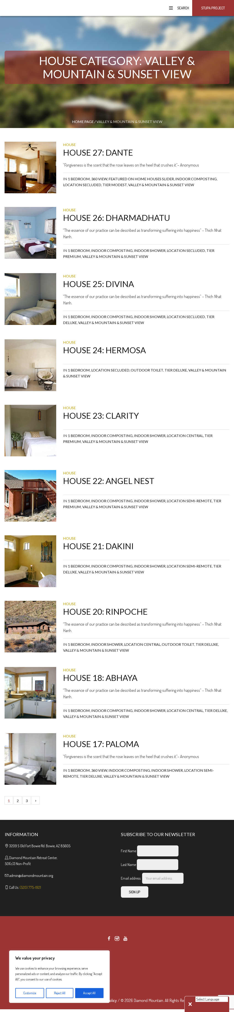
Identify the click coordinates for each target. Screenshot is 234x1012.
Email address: (131, 878)
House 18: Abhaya (100, 678)
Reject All (59, 993)
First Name (128, 851)
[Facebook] (108, 938)
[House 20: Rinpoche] (30, 626)
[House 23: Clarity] (30, 430)
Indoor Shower (149, 250)
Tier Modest (115, 185)
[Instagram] (117, 938)
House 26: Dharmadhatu (116, 218)
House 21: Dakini (98, 546)
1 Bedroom (79, 179)
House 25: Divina (98, 284)
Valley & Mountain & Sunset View (161, 185)
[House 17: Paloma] (30, 759)
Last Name (128, 864)
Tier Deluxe (176, 370)
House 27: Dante (98, 152)
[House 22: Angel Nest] (30, 496)
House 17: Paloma (101, 744)
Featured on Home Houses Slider (141, 179)
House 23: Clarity (101, 416)
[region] (59, 976)
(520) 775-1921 (30, 887)
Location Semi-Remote (189, 501)
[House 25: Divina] (30, 299)
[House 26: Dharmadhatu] (30, 233)
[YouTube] (125, 938)
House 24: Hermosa (104, 350)
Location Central (185, 435)
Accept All (89, 993)
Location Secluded (82, 185)
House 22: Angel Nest (108, 481)
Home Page (83, 121)
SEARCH (182, 8)
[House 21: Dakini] (30, 561)
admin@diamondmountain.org (31, 875)
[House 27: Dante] (30, 167)
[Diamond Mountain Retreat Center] (117, 969)
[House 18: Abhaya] (30, 693)
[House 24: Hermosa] (30, 365)
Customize (29, 993)
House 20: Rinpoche (105, 612)
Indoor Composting (196, 179)
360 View (99, 179)
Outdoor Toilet (147, 370)
